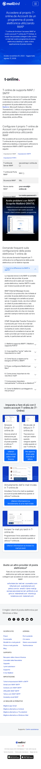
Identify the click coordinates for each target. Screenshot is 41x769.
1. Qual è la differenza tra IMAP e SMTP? (17, 269)
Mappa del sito (33, 752)
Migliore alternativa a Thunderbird (15, 712)
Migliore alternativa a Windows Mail (15, 715)
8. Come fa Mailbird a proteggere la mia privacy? (18, 390)
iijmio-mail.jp (31, 588)
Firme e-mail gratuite (10, 645)
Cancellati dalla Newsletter (12, 660)
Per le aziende (27, 636)
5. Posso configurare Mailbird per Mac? (18, 367)
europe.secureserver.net (16, 591)
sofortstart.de (12, 583)
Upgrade (6, 663)
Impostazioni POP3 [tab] (9, 158)
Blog (5, 648)
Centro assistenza (32, 729)
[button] (20, 165)
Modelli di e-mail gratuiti (11, 642)
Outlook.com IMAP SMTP (12, 688)
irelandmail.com (21, 593)
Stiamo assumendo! (30, 642)
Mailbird (6, 107)
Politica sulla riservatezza (21, 752)
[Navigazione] (35, 4)
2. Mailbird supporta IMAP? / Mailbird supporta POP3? (19, 345)
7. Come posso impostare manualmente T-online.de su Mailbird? (19, 382)
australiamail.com (28, 586)
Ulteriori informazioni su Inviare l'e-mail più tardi (20, 547)
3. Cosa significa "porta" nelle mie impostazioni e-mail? (18, 352)
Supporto (6, 670)
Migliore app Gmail (10, 706)
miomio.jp (32, 593)
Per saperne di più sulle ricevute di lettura (30, 455)
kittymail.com (15, 586)
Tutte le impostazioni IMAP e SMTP (15, 681)
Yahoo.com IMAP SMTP (11, 694)
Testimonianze (28, 645)
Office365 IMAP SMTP (11, 691)
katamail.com (28, 596)
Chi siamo (26, 639)
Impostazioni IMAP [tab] (9, 154)
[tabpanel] (20, 180)
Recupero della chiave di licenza (14, 657)
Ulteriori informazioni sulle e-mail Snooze (11, 455)
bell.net (21, 583)
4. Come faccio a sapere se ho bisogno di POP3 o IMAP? (16, 360)
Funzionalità (7, 639)
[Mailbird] (11, 3)
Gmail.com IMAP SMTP (11, 684)
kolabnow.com (16, 596)
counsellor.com (31, 583)
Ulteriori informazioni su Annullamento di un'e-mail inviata (21, 502)
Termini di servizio (8, 752)
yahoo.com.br (13, 588)
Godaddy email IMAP (10, 697)
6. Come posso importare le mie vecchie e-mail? (17, 375)
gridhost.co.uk (32, 591)
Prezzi (5, 636)
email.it (22, 588)
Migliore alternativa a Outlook (13, 709)
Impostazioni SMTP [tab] (24, 154)
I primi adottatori (9, 666)
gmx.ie (11, 593)
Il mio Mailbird (8, 673)
